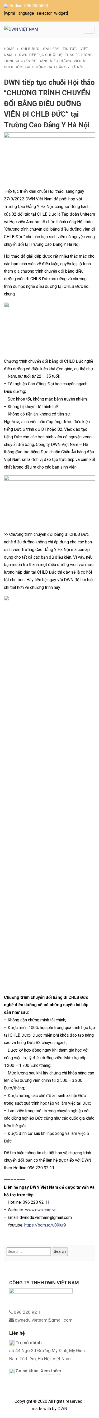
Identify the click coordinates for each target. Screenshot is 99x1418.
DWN (62, 1408)
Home (9, 49)
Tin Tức (70, 49)
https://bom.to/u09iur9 (45, 1225)
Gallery (51, 49)
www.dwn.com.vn (40, 1209)
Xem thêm (51, 1370)
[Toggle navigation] (89, 30)
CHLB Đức (30, 49)
